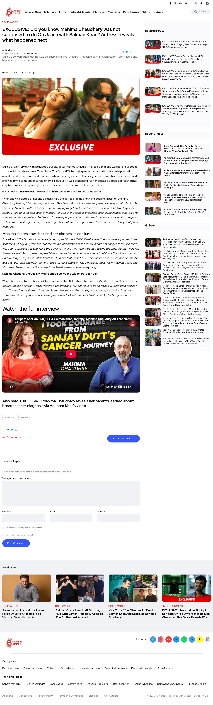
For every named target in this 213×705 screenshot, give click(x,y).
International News (89, 668)
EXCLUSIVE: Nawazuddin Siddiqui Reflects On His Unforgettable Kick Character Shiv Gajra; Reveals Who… (186, 614)
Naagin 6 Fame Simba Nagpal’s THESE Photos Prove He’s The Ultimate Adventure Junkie (183, 331)
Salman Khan (9, 417)
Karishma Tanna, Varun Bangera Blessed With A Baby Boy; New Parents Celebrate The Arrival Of (187, 173)
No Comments (33, 53)
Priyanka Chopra (197, 683)
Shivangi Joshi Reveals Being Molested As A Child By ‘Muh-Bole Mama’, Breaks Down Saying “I (186, 185)
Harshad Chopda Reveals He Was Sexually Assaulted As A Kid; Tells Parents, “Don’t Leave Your (185, 212)
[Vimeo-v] (184, 639)
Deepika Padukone (98, 683)
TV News (51, 668)
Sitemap (94, 695)
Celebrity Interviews (115, 668)
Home (5, 72)
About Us (7, 695)
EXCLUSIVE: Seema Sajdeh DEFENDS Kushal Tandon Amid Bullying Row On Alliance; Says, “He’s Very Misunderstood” (185, 44)
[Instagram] (161, 639)
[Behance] (207, 639)
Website (101, 511)
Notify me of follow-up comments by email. (23, 527)
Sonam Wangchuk (12, 683)
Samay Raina (75, 683)
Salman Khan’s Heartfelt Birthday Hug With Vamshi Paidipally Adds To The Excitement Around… (79, 614)
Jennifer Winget (36, 683)
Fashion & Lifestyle (80, 11)
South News (67, 668)
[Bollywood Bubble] (13, 12)
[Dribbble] (200, 639)
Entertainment (52, 11)
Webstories (114, 11)
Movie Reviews (131, 11)
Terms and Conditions (70, 695)
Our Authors (111, 695)
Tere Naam (25, 417)
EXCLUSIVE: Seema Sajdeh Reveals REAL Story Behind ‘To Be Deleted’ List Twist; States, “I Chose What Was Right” (183, 59)
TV (64, 11)
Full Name (7, 511)
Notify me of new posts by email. (19, 535)
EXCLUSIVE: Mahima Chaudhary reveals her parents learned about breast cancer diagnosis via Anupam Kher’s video (68, 403)
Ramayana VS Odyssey (170, 683)
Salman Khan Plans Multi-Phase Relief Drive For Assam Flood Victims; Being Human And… (23, 614)
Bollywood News (33, 668)
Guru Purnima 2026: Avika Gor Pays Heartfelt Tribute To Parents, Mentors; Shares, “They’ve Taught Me (184, 148)
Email (53, 511)
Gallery (146, 11)
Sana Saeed (56, 683)
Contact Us (25, 695)
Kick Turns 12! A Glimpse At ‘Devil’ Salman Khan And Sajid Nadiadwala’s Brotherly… (133, 614)
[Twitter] (176, 639)
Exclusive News (33, 11)
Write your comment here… (17, 478)
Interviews (98, 11)
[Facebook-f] (153, 639)
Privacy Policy (45, 695)
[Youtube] (168, 639)
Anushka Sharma (143, 683)
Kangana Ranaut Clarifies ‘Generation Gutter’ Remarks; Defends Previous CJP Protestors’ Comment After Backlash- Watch (184, 199)
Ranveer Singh (121, 683)
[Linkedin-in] (192, 639)
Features (158, 11)
